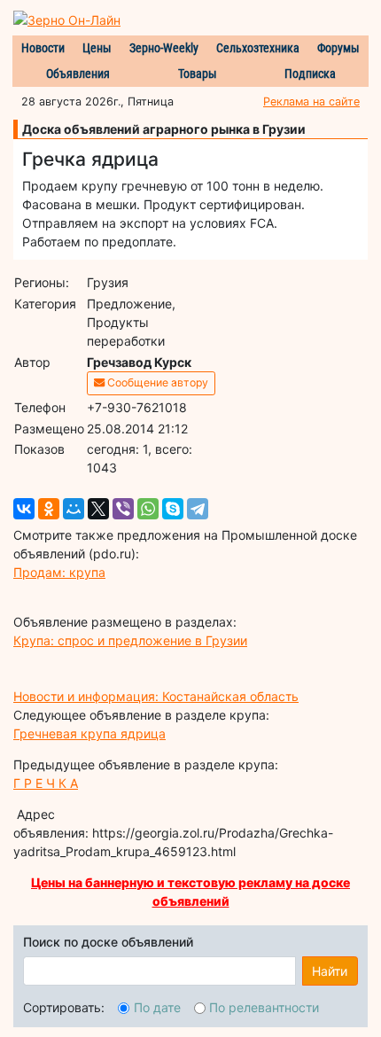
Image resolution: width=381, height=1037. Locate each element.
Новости (43, 48)
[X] (98, 508)
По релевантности (264, 1007)
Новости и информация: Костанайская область (156, 696)
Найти (329, 971)
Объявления (78, 73)
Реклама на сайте (311, 101)
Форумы (338, 48)
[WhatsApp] (148, 508)
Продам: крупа (59, 572)
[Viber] (123, 508)
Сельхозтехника (257, 48)
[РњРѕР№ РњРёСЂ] (73, 508)
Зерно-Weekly (163, 48)
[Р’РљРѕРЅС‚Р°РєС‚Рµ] (24, 508)
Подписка (310, 73)
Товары (197, 73)
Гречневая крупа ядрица (89, 733)
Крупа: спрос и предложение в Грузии (130, 640)
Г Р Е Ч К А (45, 783)
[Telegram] (197, 508)
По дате (157, 1007)
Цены (97, 48)
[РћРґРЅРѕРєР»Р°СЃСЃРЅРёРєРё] (48, 508)
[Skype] (172, 508)
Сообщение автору (156, 382)
